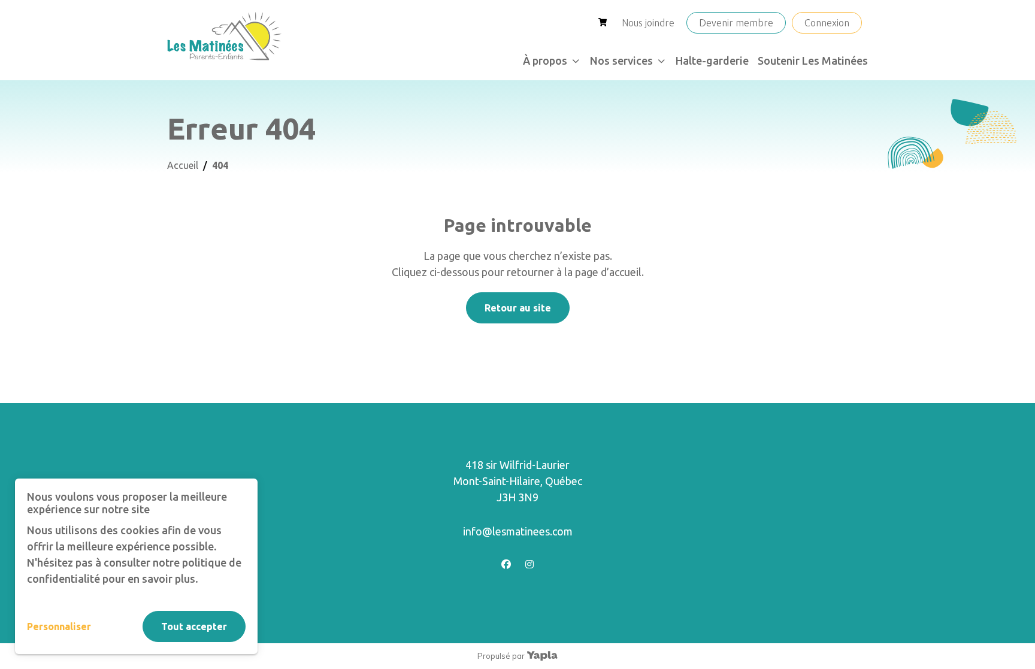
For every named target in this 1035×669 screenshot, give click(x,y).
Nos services (621, 60)
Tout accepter (194, 626)
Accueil (182, 165)
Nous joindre (648, 22)
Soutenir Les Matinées (813, 60)
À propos (545, 60)
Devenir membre (736, 22)
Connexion (826, 22)
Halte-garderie (712, 60)
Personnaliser (59, 626)
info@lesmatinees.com (518, 531)
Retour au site (518, 307)
